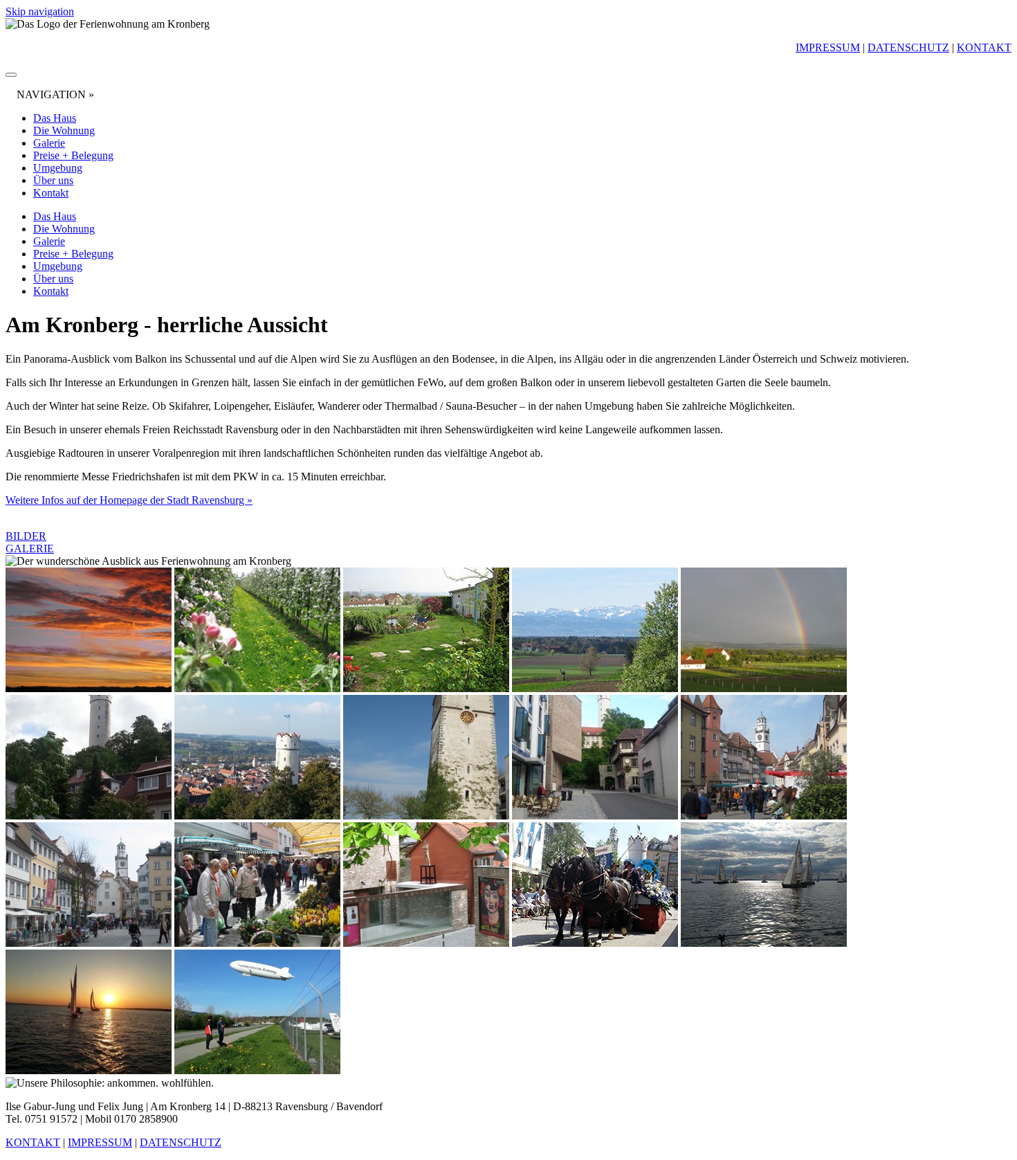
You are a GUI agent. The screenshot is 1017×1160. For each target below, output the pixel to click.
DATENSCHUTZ (908, 47)
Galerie (49, 143)
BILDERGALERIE (30, 542)
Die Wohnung (64, 130)
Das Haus (54, 118)
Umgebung (57, 168)
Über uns (53, 180)
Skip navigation (40, 11)
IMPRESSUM (828, 47)
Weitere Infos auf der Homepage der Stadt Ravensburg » (129, 500)
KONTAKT (984, 47)
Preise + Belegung (73, 155)
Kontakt (50, 193)
